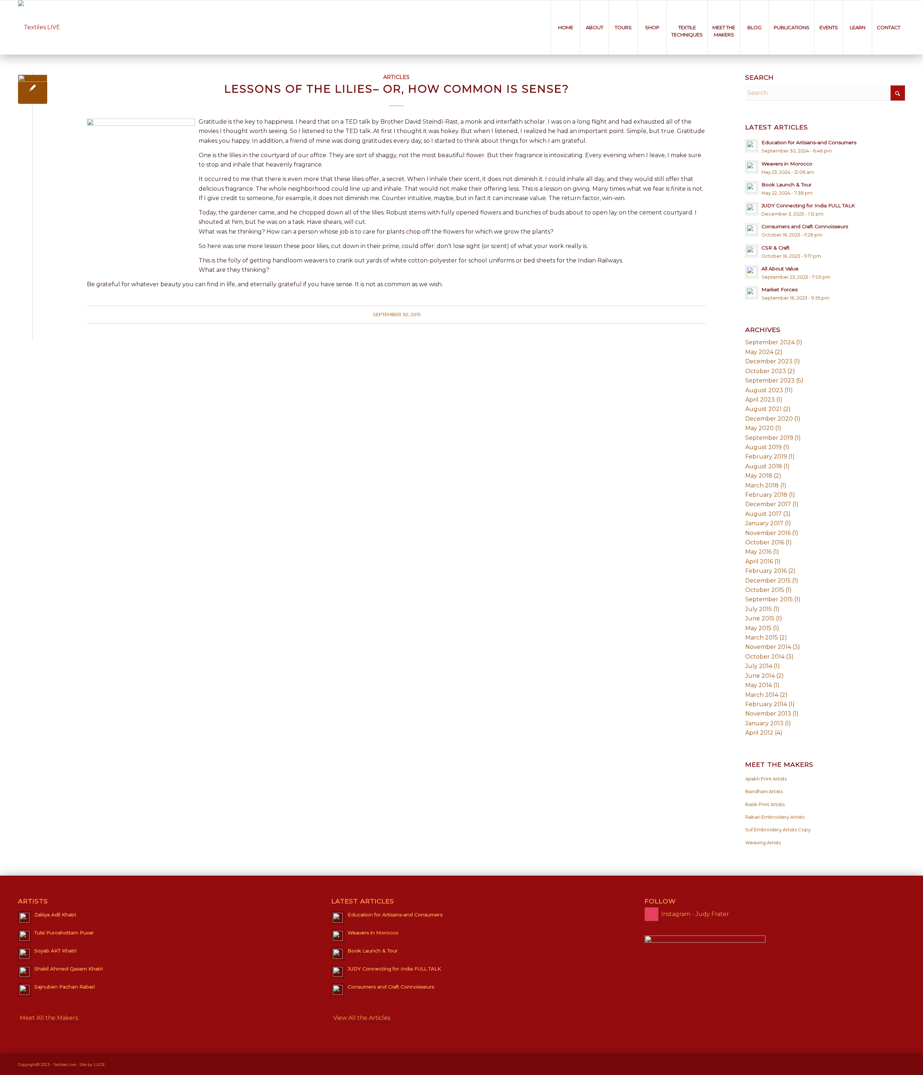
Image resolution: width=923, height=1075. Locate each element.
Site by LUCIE (92, 1064)
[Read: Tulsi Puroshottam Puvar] (24, 935)
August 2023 (764, 390)
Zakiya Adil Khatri (55, 914)
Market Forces (779, 289)
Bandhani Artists (764, 791)
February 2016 (766, 570)
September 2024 (770, 342)
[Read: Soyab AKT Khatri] (24, 953)
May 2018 (758, 475)
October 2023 (765, 371)
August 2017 (763, 513)
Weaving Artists (763, 842)
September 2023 (770, 380)
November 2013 (768, 713)
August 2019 (763, 447)
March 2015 (761, 637)
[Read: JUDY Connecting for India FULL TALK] (751, 208)
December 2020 (769, 418)
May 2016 (758, 551)
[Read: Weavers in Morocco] (751, 166)
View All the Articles (361, 1017)
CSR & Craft (775, 248)
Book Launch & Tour (786, 184)
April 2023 (760, 399)
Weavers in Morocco (786, 164)
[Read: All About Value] (751, 271)
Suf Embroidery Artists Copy (778, 829)
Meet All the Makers (49, 1017)
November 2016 (768, 533)
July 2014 (758, 666)
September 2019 (769, 437)
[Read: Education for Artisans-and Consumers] (751, 145)
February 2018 (766, 494)
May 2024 (759, 352)
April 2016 (759, 561)
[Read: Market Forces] (751, 292)
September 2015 (769, 599)
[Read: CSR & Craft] (751, 250)
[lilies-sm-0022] (32, 89)
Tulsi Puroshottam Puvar (64, 932)
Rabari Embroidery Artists (774, 817)
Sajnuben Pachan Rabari (64, 987)
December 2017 (768, 504)
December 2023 (768, 361)
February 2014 (766, 704)
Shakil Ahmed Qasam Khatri (68, 969)
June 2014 (760, 675)
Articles (396, 77)
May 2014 (758, 685)
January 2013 (764, 723)
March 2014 (761, 694)
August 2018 (763, 466)
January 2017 (764, 523)
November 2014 (768, 646)
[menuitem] (565, 27)
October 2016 (764, 542)
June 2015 (759, 618)
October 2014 (765, 656)
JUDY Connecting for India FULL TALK (808, 205)
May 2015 (758, 628)
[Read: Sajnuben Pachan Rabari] (24, 989)
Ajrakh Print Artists (766, 779)
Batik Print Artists (765, 804)
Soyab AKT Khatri (55, 951)
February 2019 (766, 456)
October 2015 (764, 590)
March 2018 (762, 485)
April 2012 (759, 732)
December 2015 (768, 580)
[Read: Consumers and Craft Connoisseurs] (751, 229)
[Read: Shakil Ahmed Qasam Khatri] (24, 971)
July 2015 (758, 609)
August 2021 (763, 409)
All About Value (780, 268)
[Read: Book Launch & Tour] (751, 187)
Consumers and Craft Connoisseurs (804, 226)
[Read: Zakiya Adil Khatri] (24, 917)
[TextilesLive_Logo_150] (39, 27)
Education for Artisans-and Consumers (808, 142)
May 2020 (759, 428)
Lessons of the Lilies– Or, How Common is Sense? (396, 89)
